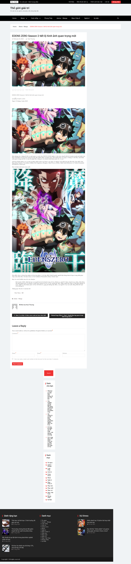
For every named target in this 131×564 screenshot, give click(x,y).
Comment (14, 333)
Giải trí (49, 472)
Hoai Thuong (31, 39)
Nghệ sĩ (86, 18)
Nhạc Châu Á (76, 18)
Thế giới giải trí (19, 8)
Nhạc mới (50, 488)
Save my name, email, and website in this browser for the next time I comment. (36, 359)
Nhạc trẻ (50, 490)
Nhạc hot (50, 485)
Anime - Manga (18, 298)
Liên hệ (107, 2)
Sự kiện (96, 18)
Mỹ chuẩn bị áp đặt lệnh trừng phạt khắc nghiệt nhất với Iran (50, 419)
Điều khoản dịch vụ (82, 2)
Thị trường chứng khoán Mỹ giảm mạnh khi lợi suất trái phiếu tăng (50, 406)
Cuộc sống (34, 18)
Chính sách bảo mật (96, 2)
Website (64, 353)
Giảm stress (49, 474)
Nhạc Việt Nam (50, 493)
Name (13, 353)
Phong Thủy (48, 18)
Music (23, 18)
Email (38, 353)
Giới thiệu (71, 2)
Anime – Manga (62, 18)
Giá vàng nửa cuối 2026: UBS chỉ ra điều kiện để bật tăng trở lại (50, 442)
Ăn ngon (49, 462)
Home (14, 18)
